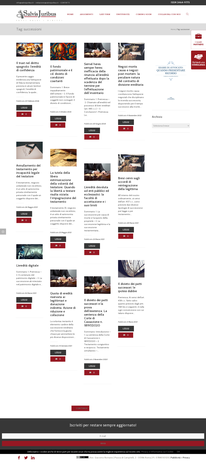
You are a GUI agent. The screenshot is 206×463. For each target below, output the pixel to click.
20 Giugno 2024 (99, 124)
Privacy (186, 457)
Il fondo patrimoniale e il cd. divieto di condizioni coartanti (61, 74)
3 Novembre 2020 (100, 359)
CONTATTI (65, 3)
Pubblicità (175, 457)
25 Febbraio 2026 (32, 101)
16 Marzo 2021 (31, 293)
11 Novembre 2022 (134, 115)
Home (70, 14)
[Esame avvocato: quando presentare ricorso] (171, 104)
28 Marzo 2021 (133, 223)
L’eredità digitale (27, 265)
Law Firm (104, 14)
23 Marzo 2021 (99, 239)
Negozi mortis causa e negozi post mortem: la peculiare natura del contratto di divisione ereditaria (130, 75)
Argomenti (86, 14)
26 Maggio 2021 (31, 207)
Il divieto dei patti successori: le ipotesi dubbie (130, 287)
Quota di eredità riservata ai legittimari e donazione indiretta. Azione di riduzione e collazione (63, 304)
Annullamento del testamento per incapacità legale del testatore (28, 171)
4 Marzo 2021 (132, 322)
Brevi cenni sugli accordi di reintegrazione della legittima (129, 183)
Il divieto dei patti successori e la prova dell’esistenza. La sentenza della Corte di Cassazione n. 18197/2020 (96, 312)
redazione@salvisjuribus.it (47, 3)
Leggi (24, 107)
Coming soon (144, 14)
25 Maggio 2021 (65, 232)
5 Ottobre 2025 (65, 112)
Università (123, 14)
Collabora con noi (169, 14)
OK (178, 451)
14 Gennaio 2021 (65, 346)
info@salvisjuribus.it (25, 3)
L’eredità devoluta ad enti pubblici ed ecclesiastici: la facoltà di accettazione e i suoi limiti (96, 196)
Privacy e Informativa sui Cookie (157, 451)
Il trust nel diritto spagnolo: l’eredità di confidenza (28, 66)
